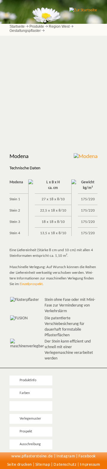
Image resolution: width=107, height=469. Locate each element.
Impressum (90, 465)
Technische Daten (32, 406)
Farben (25, 393)
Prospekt (26, 431)
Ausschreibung (30, 444)
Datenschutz (65, 465)
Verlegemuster (30, 418)
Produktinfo (28, 380)
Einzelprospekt (31, 284)
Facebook (86, 456)
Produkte (36, 26)
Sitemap (42, 465)
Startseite (17, 26)
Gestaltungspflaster (25, 31)
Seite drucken (19, 465)
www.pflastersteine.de (32, 456)
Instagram (65, 456)
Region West (59, 26)
